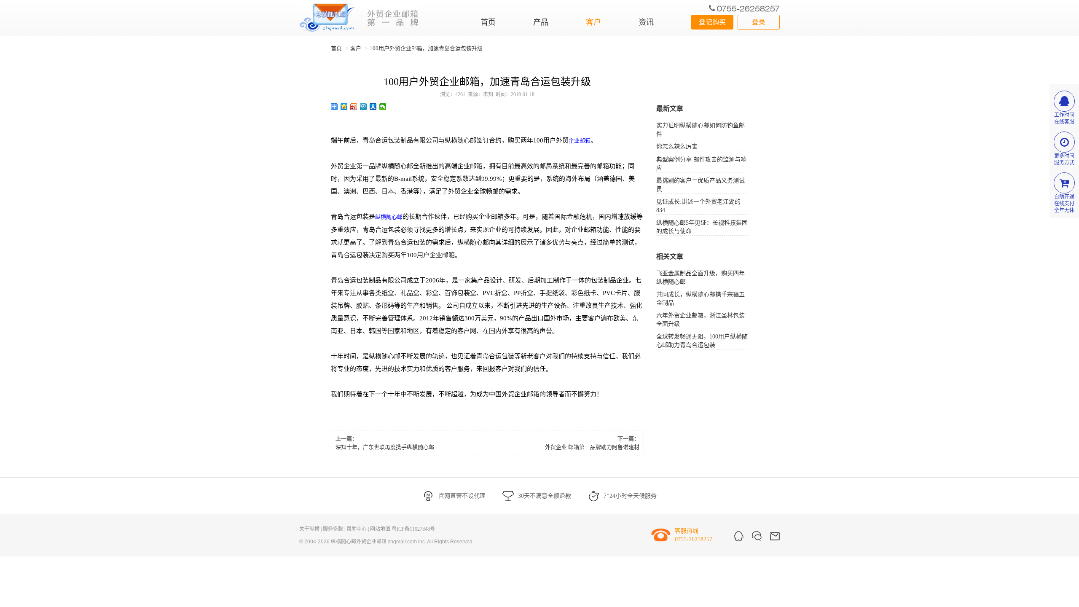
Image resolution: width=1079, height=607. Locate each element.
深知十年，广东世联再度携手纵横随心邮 (385, 447)
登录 (758, 22)
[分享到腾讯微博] (363, 106)
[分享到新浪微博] (353, 106)
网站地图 (380, 529)
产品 (540, 22)
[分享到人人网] (373, 106)
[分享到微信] (383, 106)
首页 (488, 22)
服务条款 (333, 529)
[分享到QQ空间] (344, 106)
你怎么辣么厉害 (677, 146)
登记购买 (712, 22)
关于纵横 (309, 529)
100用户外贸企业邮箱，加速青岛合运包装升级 (426, 48)
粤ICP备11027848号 (413, 529)
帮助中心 (356, 529)
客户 (593, 22)
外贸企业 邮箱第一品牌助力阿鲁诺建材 (592, 447)
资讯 (646, 22)
